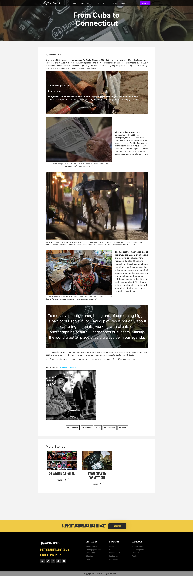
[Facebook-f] (53, 561)
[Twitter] (48, 561)
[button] (73, 427)
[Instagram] (42, 561)
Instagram (64, 367)
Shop (115, 3)
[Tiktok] (58, 561)
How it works (86, 3)
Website (72, 367)
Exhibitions (103, 3)
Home (75, 3)
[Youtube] (64, 561)
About (123, 3)
